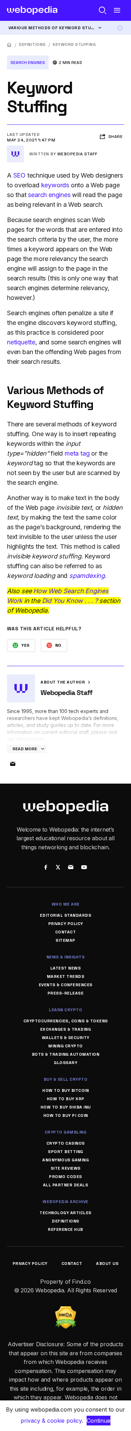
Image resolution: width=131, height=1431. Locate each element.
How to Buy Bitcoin (65, 1090)
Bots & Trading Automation (66, 1054)
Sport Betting (65, 1151)
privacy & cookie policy (51, 1420)
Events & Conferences (66, 985)
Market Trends (66, 976)
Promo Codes (65, 1176)
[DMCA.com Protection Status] (65, 1310)
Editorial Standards (66, 915)
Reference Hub (65, 1229)
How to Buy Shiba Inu (66, 1107)
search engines (49, 194)
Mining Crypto (65, 1046)
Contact (65, 932)
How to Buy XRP (66, 1099)
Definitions (32, 44)
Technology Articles (65, 1213)
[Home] (9, 44)
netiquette (21, 342)
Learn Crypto (65, 1010)
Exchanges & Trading (65, 1029)
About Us (107, 1263)
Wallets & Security (65, 1037)
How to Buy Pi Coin (65, 1115)
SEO (19, 175)
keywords (55, 185)
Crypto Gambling (66, 1132)
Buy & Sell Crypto (66, 1079)
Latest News (65, 968)
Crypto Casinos (65, 1143)
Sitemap (65, 940)
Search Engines (27, 62)
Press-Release (66, 993)
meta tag (77, 453)
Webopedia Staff (77, 154)
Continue (98, 1420)
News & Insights (65, 957)
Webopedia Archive (65, 1201)
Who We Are (66, 904)
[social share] (46, 868)
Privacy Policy (65, 923)
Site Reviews (66, 1168)
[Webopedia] (32, 10)
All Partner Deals (65, 1185)
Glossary (65, 1062)
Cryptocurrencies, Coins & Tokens (65, 1021)
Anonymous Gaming (65, 1160)
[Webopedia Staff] (15, 148)
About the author (63, 682)
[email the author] (12, 764)
